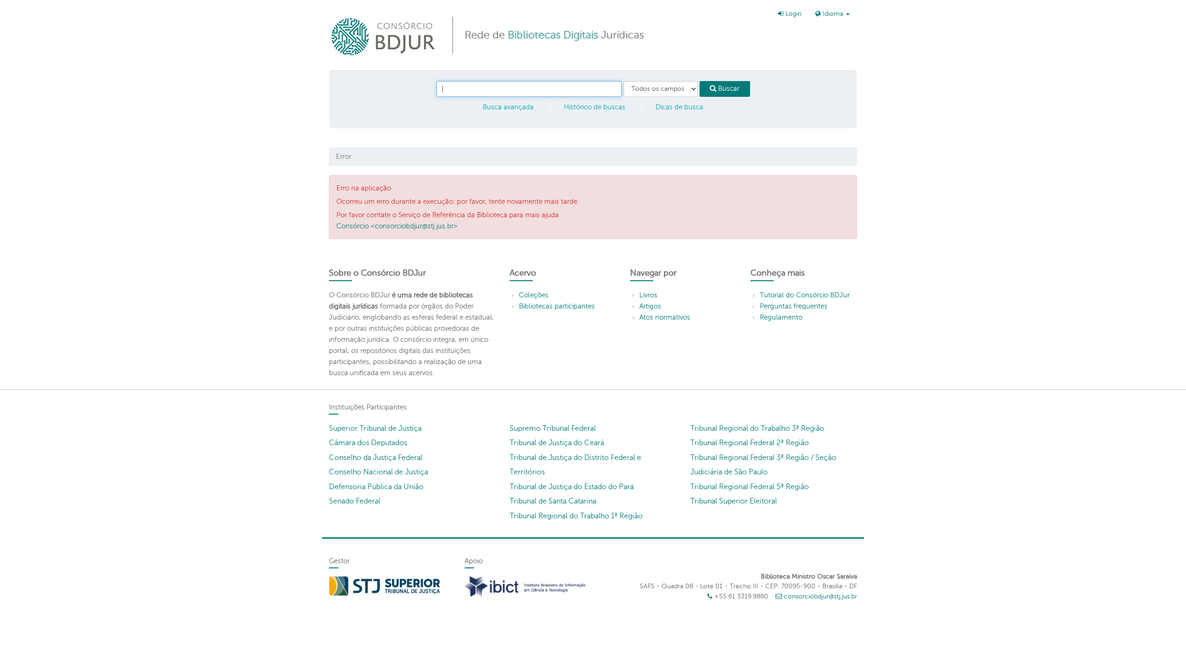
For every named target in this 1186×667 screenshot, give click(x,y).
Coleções (534, 295)
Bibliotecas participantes (557, 306)
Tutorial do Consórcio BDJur (805, 295)
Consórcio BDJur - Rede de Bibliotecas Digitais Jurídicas (383, 36)
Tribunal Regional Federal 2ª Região (749, 443)
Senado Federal (354, 501)
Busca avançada (508, 107)
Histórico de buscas (594, 107)
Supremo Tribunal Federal (553, 428)
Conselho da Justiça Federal (376, 457)
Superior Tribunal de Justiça (375, 428)
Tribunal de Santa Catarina (553, 501)
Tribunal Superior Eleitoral (733, 501)
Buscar (727, 88)
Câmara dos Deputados (368, 443)
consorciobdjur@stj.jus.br (820, 596)
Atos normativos (664, 317)
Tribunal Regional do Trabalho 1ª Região (576, 516)
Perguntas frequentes (793, 306)
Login (792, 13)
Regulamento (781, 317)
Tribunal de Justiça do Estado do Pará (572, 487)
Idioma (833, 13)
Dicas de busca (679, 107)
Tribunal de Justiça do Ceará (557, 443)
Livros (648, 295)
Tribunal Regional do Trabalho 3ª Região (757, 428)
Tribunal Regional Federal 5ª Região (749, 487)
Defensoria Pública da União (376, 487)
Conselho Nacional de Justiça (378, 472)
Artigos (650, 306)
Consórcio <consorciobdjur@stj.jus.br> (397, 226)
